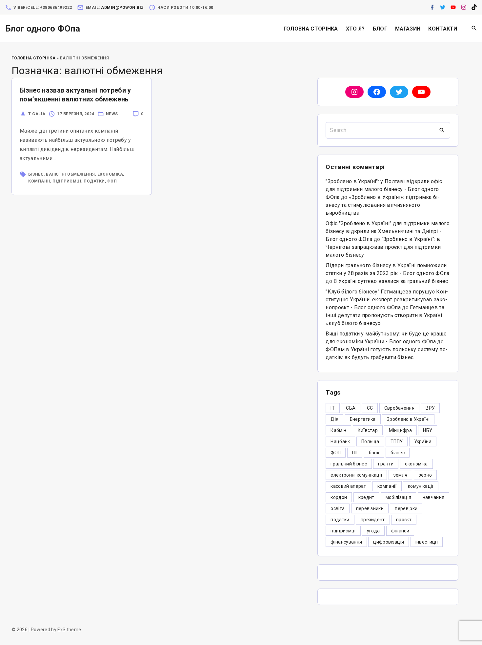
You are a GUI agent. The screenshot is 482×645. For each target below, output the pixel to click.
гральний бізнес (349, 463)
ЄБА (350, 408)
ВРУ (430, 408)
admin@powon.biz (122, 7)
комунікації (420, 486)
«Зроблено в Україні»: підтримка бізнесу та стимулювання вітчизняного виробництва (382, 205)
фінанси (400, 530)
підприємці (66, 181)
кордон (339, 497)
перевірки (406, 508)
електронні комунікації (356, 475)
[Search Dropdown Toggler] (474, 28)
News (112, 114)
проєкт (404, 519)
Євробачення (399, 408)
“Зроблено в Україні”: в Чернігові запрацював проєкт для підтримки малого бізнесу (383, 247)
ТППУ (397, 441)
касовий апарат (348, 486)
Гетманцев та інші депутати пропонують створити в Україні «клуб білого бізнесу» (385, 315)
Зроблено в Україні (408, 419)
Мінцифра (400, 430)
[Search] (442, 130)
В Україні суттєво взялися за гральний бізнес (390, 281)
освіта (338, 508)
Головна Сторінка (33, 58)
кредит (366, 497)
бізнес (36, 174)
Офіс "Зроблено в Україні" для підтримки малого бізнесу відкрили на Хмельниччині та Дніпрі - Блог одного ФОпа (388, 231)
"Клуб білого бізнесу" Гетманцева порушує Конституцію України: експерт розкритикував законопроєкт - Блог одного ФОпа (387, 300)
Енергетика (363, 419)
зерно (425, 475)
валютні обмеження (70, 174)
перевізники (370, 508)
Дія (334, 419)
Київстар (368, 430)
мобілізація (399, 497)
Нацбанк (340, 441)
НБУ (427, 430)
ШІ (355, 452)
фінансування (346, 542)
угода (373, 530)
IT (333, 408)
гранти (385, 463)
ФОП (112, 181)
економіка (110, 174)
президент (373, 519)
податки (94, 181)
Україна (423, 441)
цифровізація (388, 542)
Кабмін (338, 430)
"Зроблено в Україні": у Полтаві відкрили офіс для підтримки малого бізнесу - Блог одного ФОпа (384, 189)
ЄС (370, 408)
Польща (370, 441)
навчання (434, 497)
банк (374, 452)
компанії (39, 181)
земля (400, 475)
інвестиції (426, 542)
